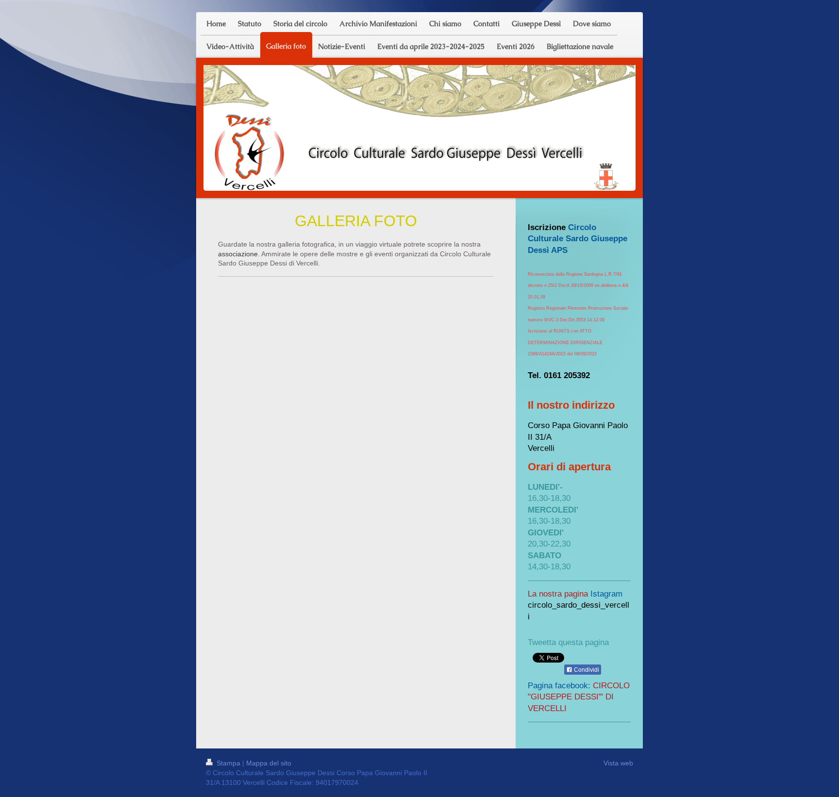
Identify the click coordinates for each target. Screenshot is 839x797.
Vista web (618, 763)
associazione (238, 254)
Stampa (228, 763)
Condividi (585, 669)
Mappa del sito (268, 763)
